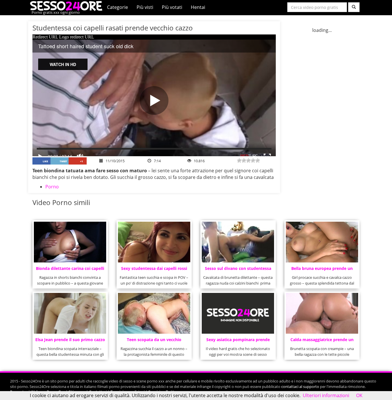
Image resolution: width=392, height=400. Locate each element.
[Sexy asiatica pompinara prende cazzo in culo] (238, 313)
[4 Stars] (253, 160)
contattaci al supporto (300, 386)
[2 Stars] (244, 160)
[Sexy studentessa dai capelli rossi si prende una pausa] (154, 242)
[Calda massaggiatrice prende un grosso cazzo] (322, 313)
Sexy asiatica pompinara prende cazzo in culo (238, 341)
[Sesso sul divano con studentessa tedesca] (238, 242)
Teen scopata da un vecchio (154, 339)
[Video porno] (67, 5)
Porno (52, 186)
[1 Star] (239, 160)
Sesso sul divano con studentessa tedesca (238, 270)
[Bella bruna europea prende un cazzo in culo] (322, 242)
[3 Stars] (248, 160)
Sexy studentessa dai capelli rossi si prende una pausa (154, 270)
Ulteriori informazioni (326, 395)
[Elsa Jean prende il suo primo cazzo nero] (70, 313)
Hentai (198, 7)
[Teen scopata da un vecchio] (154, 313)
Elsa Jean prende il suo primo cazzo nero (70, 341)
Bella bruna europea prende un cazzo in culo (322, 270)
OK (359, 395)
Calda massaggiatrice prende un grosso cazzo (322, 341)
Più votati (172, 7)
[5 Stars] (257, 160)
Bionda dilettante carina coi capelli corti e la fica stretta (70, 270)
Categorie (117, 7)
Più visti (145, 7)
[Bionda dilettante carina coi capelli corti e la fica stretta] (70, 242)
